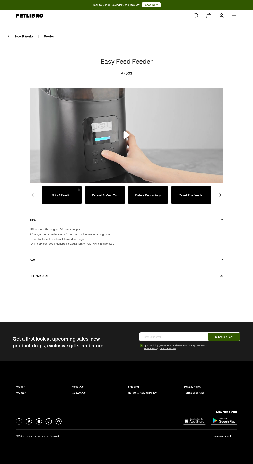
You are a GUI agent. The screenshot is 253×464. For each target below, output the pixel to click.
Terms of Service (168, 348)
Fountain (21, 392)
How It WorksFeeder (34, 36)
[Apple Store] (194, 421)
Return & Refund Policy (142, 392)
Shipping (133, 386)
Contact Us (79, 392)
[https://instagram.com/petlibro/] (39, 424)
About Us (78, 386)
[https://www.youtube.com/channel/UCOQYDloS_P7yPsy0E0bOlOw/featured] (58, 424)
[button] (218, 195)
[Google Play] (224, 421)
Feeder (20, 386)
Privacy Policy (151, 348)
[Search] (196, 15)
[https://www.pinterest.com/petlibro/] (29, 424)
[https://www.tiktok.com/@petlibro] (48, 424)
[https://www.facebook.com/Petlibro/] (19, 424)
